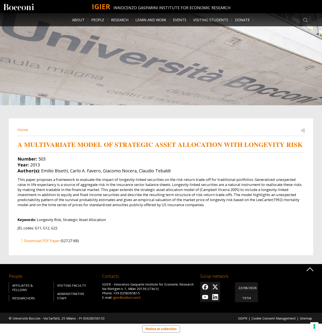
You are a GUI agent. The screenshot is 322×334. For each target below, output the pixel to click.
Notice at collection (161, 329)
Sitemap (306, 318)
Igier (101, 6)
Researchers (23, 298)
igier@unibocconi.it (127, 297)
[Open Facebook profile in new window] (205, 287)
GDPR (242, 318)
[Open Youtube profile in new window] (205, 297)
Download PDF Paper (42, 240)
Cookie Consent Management (273, 318)
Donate (242, 19)
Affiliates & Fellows (22, 287)
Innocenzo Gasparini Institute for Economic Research (171, 7)
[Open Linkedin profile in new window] (215, 297)
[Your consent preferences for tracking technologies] (314, 326)
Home (23, 129)
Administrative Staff (70, 295)
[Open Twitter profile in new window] (215, 287)
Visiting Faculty (71, 285)
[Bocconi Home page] (18, 6)
